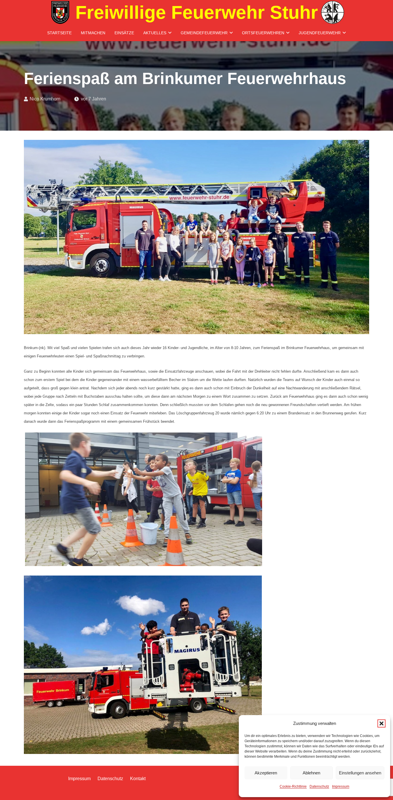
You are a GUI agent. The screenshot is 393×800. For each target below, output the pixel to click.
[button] (381, 723)
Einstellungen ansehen (360, 772)
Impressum (340, 786)
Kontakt (138, 778)
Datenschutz (319, 786)
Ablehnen (311, 772)
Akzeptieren (266, 772)
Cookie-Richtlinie (293, 786)
